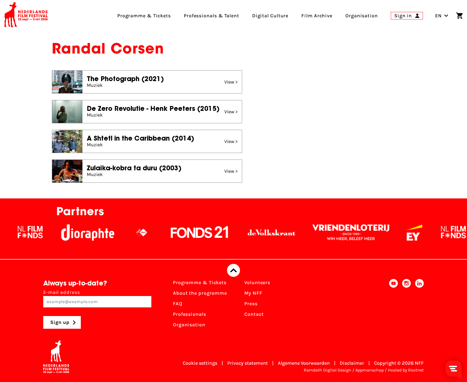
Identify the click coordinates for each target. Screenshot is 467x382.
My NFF (253, 293)
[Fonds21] (189, 232)
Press (251, 304)
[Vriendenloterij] (340, 232)
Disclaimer (352, 363)
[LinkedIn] (419, 305)
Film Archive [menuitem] (316, 15)
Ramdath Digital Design (327, 370)
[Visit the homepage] (26, 15)
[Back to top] (233, 270)
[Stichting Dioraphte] (77, 232)
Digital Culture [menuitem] (270, 15)
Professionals (189, 314)
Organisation (189, 325)
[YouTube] (393, 305)
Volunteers (257, 282)
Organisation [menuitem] (361, 15)
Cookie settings (200, 363)
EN (438, 16)
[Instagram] (406, 305)
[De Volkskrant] (261, 232)
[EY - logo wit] (404, 232)
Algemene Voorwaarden (304, 363)
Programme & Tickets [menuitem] (144, 15)
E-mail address (61, 292)
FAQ (177, 304)
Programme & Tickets (199, 282)
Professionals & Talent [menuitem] (211, 15)
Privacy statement (247, 363)
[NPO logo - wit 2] (131, 232)
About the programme (200, 293)
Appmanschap (369, 370)
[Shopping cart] (459, 15)
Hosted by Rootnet (406, 370)
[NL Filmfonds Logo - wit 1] (20, 232)
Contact (253, 314)
